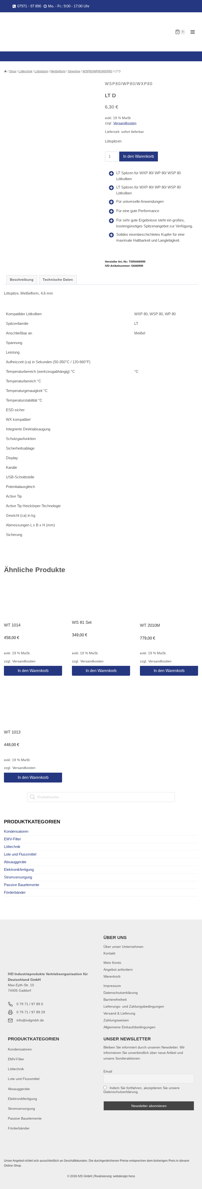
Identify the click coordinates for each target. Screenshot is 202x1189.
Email (107, 1071)
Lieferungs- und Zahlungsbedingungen (133, 1006)
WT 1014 (12, 625)
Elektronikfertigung (19, 869)
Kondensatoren (16, 831)
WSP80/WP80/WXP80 (129, 84)
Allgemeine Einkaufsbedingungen (129, 1027)
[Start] (5, 71)
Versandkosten (124, 123)
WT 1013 (12, 732)
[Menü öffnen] (192, 32)
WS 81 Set (82, 622)
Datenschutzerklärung (120, 993)
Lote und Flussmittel (20, 854)
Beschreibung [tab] (22, 280)
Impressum (112, 986)
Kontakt (109, 953)
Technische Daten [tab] (58, 280)
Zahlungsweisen (116, 1020)
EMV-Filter (12, 839)
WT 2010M (150, 625)
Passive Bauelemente (21, 885)
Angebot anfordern (118, 969)
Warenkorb (111, 976)
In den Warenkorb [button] (33, 671)
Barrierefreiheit (115, 999)
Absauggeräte (15, 862)
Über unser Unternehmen (123, 947)
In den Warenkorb (138, 156)
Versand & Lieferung (119, 1013)
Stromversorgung (18, 877)
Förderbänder (15, 892)
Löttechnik (12, 847)
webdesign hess (124, 1176)
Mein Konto (112, 963)
